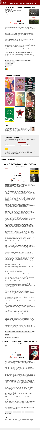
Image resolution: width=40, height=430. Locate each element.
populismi (29, 331)
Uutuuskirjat (12, 3)
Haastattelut (19, 3)
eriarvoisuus (9, 331)
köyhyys (29, 60)
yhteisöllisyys (23, 332)
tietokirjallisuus (13, 332)
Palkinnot (17, 2)
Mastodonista (12, 131)
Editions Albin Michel (16, 10)
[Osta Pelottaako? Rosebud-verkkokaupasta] (20, 178)
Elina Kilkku (9, 413)
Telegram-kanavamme (22, 141)
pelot (26, 331)
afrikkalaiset (12, 60)
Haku (35, 3)
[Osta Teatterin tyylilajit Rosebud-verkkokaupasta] (19, 355)
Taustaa (30, 2)
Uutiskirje (25, 2)
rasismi (33, 331)
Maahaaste (10, 68)
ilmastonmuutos (18, 331)
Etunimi (6, 144)
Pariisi (12, 63)
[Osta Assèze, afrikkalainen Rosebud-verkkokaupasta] (19, 21)
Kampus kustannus (7, 9)
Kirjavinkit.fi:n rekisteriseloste (13, 153)
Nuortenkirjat (32, 0)
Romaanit (16, 0)
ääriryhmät (7, 334)
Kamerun (8, 63)
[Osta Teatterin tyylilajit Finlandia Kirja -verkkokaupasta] (13, 355)
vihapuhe (18, 332)
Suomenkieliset (22, 0)
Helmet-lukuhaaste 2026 (28, 3)
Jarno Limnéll (9, 337)
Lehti (11, 4)
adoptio (8, 60)
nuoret (23, 331)
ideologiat (13, 331)
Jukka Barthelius (10, 11)
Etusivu (11, 0)
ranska (8, 66)
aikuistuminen (17, 60)
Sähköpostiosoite (24, 144)
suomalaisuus (7, 332)
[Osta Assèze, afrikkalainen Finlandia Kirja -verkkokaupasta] (13, 21)
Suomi (8, 335)
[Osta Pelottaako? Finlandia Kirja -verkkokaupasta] (14, 178)
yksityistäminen (28, 332)
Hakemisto (12, 2)
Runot (27, 0)
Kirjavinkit (3, 2)
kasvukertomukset (24, 60)
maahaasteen (11, 28)
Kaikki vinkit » (17, 131)
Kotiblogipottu (21, 421)
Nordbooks (6, 345)
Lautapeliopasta (23, 129)
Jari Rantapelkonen (15, 337)
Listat (21, 2)
